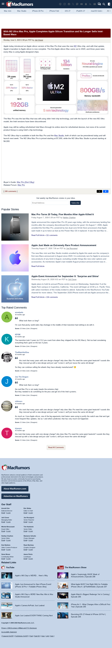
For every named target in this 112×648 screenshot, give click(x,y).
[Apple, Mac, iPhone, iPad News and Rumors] (19, 7)
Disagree (34, 328)
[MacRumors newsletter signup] (94, 4)
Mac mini (7, 11)
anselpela (19, 312)
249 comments (10, 191)
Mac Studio (21, 11)
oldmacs (18, 401)
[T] (6, 438)
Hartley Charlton (69, 218)
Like (28, 328)
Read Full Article (37, 235)
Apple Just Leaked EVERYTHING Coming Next (34, 616)
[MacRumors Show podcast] (60, 4)
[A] (6, 322)
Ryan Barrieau (29, 545)
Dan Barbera (5, 545)
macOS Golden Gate (99, 11)
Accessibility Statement (9, 632)
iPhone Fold (54, 11)
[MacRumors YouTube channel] (81, 4)
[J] (6, 386)
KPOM (17, 335)
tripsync (18, 428)
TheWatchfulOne (22, 352)
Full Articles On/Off (21, 636)
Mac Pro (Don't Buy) (25, 182)
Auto (43, 636)
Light (47, 636)
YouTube (10, 567)
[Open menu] (3, 4)
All (109, 11)
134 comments (52, 297)
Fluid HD (37, 636)
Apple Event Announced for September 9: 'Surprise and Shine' (65, 276)
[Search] (104, 4)
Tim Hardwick (28, 526)
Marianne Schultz (30, 536)
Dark (52, 636)
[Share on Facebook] (105, 191)
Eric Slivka (27, 508)
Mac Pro (21, 185)
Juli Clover (39, 40)
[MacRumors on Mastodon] (77, 4)
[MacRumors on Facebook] (69, 4)
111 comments (52, 235)
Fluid (31, 636)
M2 (75, 46)
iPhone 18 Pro (37, 11)
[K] (6, 344)
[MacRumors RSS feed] (90, 4)
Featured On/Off (7, 636)
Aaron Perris (28, 554)
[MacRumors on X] (73, 4)
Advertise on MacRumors (16, 496)
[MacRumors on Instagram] (64, 4)
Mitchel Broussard (7, 526)
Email (3, 513)
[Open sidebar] (109, 4)
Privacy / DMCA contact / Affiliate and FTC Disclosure (19, 628)
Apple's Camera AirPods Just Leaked (29, 605)
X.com (8, 513)
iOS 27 (67, 11)
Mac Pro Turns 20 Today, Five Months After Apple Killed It (62, 214)
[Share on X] (99, 191)
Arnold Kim (5, 508)
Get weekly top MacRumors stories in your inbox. (56, 198)
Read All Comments (56, 447)
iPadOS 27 (80, 11)
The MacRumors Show (75, 567)
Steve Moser (5, 554)
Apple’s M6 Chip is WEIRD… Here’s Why (31, 576)
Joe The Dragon (21, 377)
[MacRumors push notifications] (86, 4)
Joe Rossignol (71, 248)
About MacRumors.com (15, 488)
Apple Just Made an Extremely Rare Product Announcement (63, 245)
